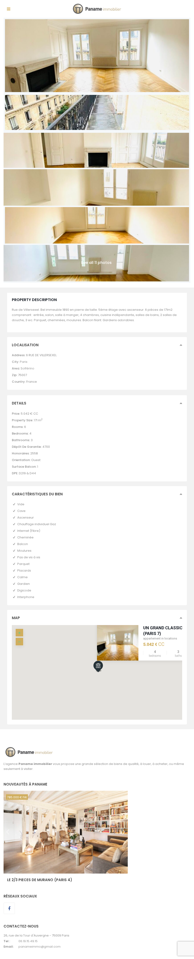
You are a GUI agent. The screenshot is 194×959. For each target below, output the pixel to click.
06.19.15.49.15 (28, 941)
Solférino (27, 368)
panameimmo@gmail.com (39, 946)
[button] (107, 675)
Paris (23, 362)
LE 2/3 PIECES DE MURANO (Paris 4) (39, 879)
